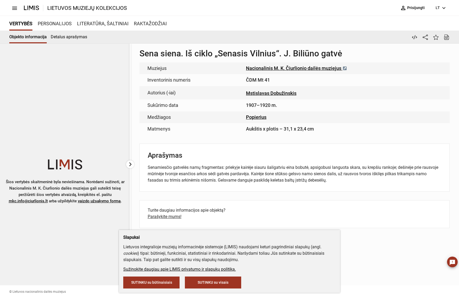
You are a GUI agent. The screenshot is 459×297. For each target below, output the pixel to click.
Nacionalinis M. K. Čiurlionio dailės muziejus (294, 68)
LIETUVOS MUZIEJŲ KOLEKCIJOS (87, 8)
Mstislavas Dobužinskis (271, 93)
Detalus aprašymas (69, 36)
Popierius (256, 117)
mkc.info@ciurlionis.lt (28, 201)
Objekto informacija (28, 36)
